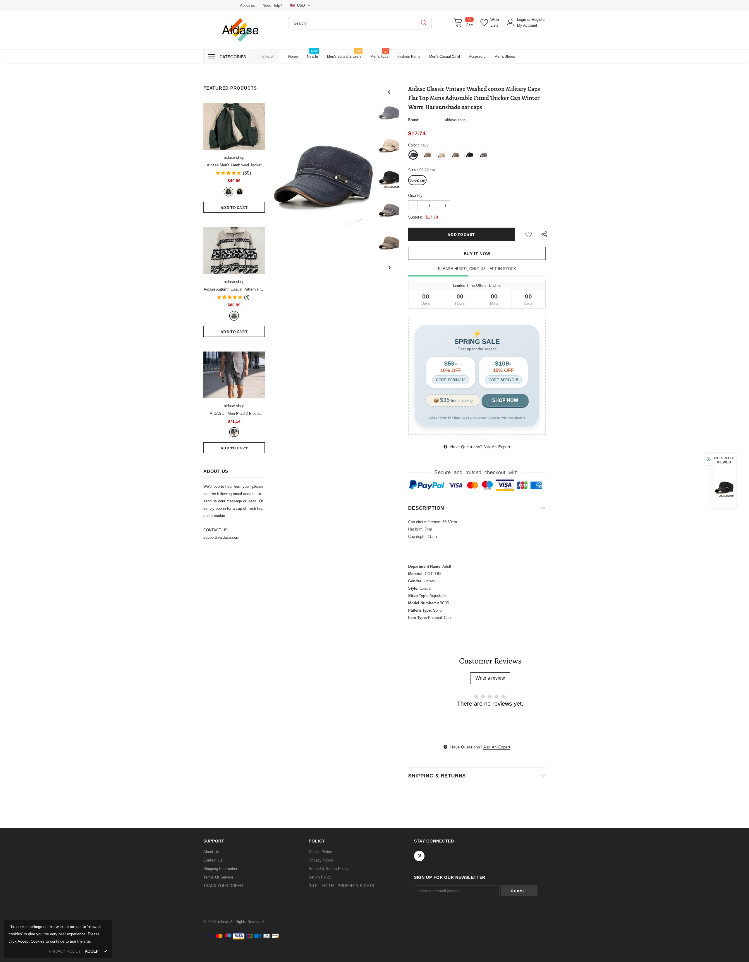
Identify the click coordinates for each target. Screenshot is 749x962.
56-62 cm (417, 180)
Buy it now (477, 253)
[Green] (228, 191)
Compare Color (356, 219)
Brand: (413, 120)
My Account (527, 25)
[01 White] (234, 315)
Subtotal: (415, 217)
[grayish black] (234, 432)
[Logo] (241, 30)
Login (522, 19)
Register (539, 19)
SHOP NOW (505, 400)
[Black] (239, 191)
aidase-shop (234, 157)
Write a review (490, 678)
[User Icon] (510, 22)
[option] (323, 178)
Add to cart (234, 207)
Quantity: (416, 195)
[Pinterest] (419, 856)
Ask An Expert (496, 447)
